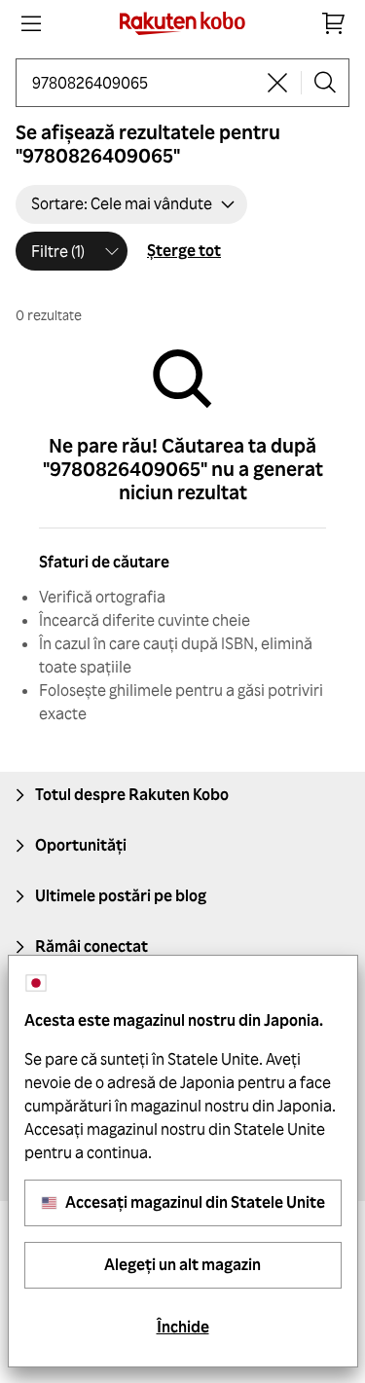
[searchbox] (143, 82)
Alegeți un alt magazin (182, 1264)
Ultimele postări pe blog (120, 895)
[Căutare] (325, 82)
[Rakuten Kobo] (182, 23)
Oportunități (81, 845)
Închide (183, 1326)
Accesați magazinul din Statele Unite (195, 1202)
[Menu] (31, 23)
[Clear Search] (277, 82)
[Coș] (333, 23)
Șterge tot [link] (184, 250)
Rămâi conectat (91, 946)
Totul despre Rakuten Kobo (132, 794)
